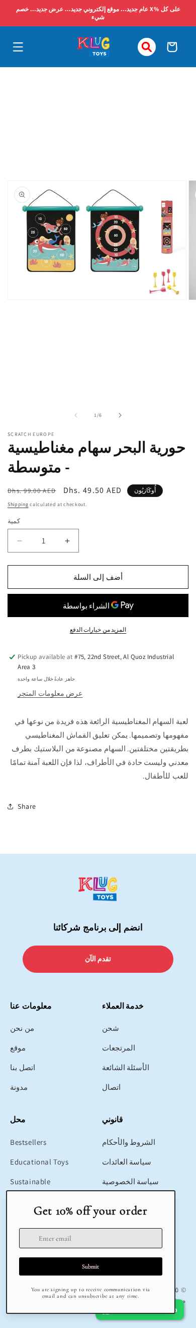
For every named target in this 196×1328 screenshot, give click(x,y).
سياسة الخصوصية (130, 1181)
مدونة (19, 1087)
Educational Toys (39, 1162)
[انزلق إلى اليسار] (76, 415)
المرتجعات (118, 1048)
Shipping (18, 504)
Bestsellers (28, 1142)
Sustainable (30, 1181)
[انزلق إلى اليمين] (120, 415)
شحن (110, 1028)
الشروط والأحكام (129, 1142)
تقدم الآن (98, 958)
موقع (18, 1048)
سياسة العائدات (127, 1162)
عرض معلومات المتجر (50, 693)
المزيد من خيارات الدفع (98, 629)
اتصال (111, 1087)
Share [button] (27, 806)
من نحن (22, 1028)
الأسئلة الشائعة (126, 1067)
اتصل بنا (22, 1067)
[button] (18, 47)
